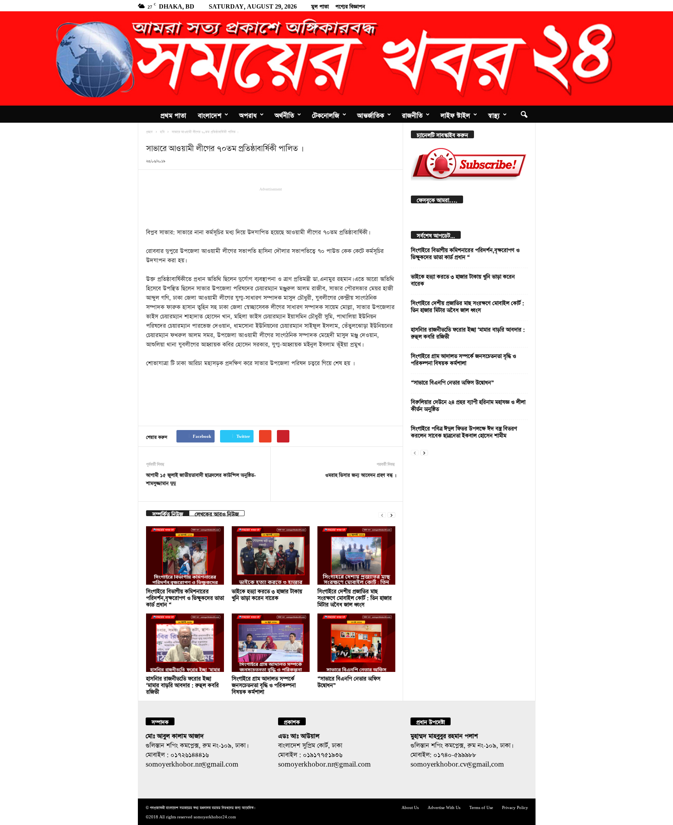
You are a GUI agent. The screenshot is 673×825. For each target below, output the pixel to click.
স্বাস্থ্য (494, 114)
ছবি (162, 131)
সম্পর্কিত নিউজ (167, 513)
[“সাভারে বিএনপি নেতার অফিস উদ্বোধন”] (356, 642)
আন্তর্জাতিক (370, 114)
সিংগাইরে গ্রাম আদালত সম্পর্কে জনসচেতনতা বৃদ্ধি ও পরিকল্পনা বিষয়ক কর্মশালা (264, 684)
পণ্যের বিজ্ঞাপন (350, 5)
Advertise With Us (444, 807)
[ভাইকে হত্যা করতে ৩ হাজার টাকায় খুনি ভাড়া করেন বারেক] (271, 555)
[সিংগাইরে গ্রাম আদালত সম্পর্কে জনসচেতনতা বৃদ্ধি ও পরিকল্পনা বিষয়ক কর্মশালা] (271, 642)
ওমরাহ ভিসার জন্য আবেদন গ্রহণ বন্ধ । (360, 474)
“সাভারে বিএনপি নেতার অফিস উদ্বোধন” (452, 381)
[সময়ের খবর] (336, 58)
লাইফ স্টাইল (455, 114)
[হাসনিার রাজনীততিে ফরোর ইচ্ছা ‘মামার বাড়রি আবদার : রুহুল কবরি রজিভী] (185, 642)
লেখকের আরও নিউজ (217, 513)
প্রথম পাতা (173, 114)
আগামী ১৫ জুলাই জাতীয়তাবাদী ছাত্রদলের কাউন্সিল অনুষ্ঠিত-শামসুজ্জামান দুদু (201, 478)
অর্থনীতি (284, 114)
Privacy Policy (515, 807)
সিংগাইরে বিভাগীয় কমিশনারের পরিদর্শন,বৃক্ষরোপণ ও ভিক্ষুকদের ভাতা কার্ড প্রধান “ (185, 597)
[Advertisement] (271, 207)
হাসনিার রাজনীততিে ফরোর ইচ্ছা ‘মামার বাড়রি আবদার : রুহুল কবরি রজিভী (182, 684)
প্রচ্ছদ (149, 131)
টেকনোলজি (325, 114)
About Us (410, 807)
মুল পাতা (320, 5)
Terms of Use (481, 807)
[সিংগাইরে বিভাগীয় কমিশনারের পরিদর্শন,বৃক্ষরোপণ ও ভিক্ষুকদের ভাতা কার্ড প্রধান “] (185, 555)
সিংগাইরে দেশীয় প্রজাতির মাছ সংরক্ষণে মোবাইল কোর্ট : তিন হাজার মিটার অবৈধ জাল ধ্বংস (354, 597)
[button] (523, 114)
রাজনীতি (412, 114)
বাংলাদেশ (209, 114)
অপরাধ (248, 114)
